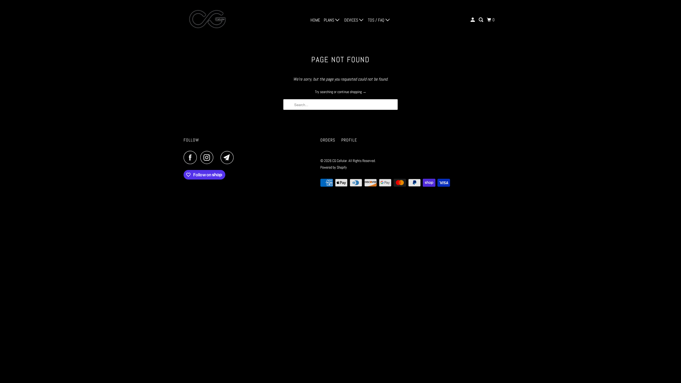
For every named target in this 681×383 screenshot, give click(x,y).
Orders (327, 140)
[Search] (481, 20)
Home (315, 20)
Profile (349, 140)
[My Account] (473, 20)
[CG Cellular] (207, 20)
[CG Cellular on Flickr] (218, 157)
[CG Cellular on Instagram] (208, 157)
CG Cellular (339, 160)
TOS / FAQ (376, 20)
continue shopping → (351, 91)
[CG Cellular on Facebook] (192, 157)
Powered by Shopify (333, 167)
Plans (329, 20)
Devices (351, 20)
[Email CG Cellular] (228, 157)
